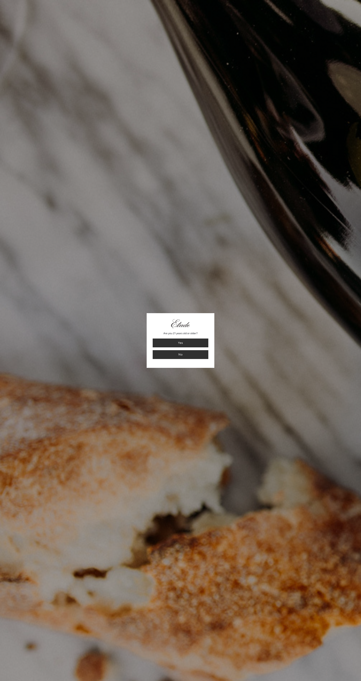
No (180, 354)
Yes (180, 343)
